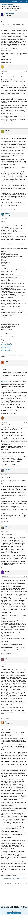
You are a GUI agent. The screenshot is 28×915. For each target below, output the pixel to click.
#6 (26, 422)
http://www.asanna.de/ (6, 344)
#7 (26, 474)
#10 (26, 664)
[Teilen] (25, 19)
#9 (26, 576)
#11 (26, 727)
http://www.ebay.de (5, 347)
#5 (26, 367)
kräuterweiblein (5, 10)
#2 (26, 71)
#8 (26, 531)
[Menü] (2, 1)
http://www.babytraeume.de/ (8, 352)
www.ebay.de (4, 381)
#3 (26, 136)
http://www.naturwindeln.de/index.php (10, 336)
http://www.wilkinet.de (6, 350)
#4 (26, 218)
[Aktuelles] (26, 1)
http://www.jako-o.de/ (6, 346)
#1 (26, 18)
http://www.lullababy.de (7, 349)
